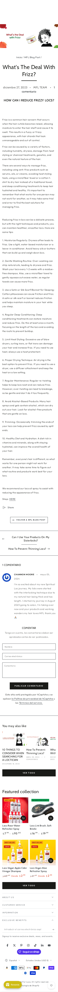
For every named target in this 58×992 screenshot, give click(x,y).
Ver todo (29, 773)
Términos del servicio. (31, 702)
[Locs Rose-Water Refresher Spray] (15, 810)
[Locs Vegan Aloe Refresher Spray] (43, 852)
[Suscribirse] (54, 929)
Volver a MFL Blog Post (30, 520)
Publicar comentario (29, 686)
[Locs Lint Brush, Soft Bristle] (43, 810)
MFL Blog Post (32, 57)
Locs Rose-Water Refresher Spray (11, 827)
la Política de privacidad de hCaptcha (33, 698)
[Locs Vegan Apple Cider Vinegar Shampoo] (15, 852)
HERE (12, 499)
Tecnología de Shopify (29, 985)
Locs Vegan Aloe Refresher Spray (38, 870)
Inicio (19, 57)
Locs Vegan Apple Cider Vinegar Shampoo (14, 870)
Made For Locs (23, 982)
